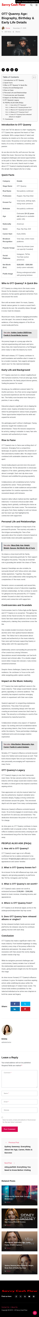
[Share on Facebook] (3, 69)
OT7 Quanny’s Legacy (11, 100)
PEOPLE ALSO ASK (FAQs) (14, 103)
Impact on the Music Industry (14, 98)
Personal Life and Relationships (15, 93)
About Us (14, 1307)
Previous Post (14, 1142)
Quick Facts (8, 83)
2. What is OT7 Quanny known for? (20, 107)
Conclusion (9, 119)
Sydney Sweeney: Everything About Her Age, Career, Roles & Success (18, 1150)
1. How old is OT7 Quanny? (17, 105)
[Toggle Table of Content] (33, 77)
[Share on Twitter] (7, 69)
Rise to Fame (8, 90)
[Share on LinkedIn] (12, 69)
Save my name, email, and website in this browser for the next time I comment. (19, 1121)
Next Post (8, 1163)
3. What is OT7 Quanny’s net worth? (20, 110)
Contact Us (5, 1307)
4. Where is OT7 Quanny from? (19, 112)
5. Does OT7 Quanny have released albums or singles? (20, 116)
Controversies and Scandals (14, 95)
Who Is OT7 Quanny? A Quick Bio (15, 85)
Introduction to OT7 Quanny (14, 80)
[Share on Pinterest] (16, 69)
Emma (4, 1039)
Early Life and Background (13, 88)
